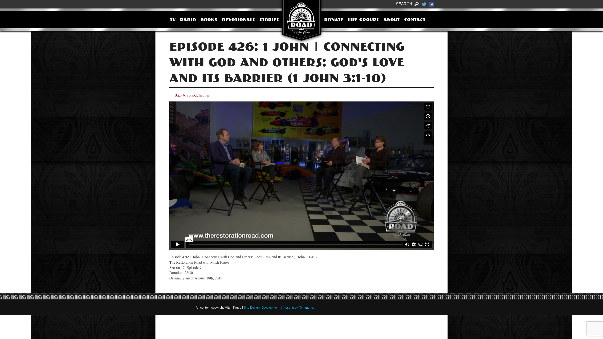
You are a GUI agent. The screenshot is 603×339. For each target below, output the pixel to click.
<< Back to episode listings (189, 95)
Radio (188, 20)
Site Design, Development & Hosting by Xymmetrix (279, 307)
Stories (269, 20)
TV (172, 20)
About (391, 20)
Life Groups (363, 20)
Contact (414, 20)
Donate (333, 20)
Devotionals (238, 20)
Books (208, 20)
